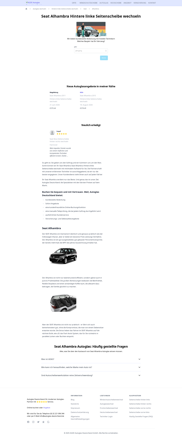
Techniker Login (106, 416)
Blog (72, 399)
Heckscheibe (115, 3)
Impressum (75, 408)
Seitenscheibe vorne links (139, 412)
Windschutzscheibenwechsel (111, 399)
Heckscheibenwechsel (109, 412)
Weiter (104, 58)
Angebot (127, 3)
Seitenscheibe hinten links (139, 399)
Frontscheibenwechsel (109, 408)
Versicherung (140, 3)
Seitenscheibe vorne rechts (140, 408)
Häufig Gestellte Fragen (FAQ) (141, 416)
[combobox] (91, 50)
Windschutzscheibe (88, 3)
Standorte (75, 404)
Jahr (75, 47)
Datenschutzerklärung (80, 412)
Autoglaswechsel (106, 404)
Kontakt (152, 3)
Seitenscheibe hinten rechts (140, 404)
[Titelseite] (26, 9)
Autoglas (104, 3)
